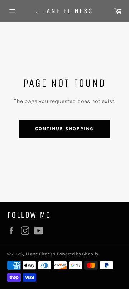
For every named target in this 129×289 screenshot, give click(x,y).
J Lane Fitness (64, 11)
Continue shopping (64, 128)
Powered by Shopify (77, 253)
